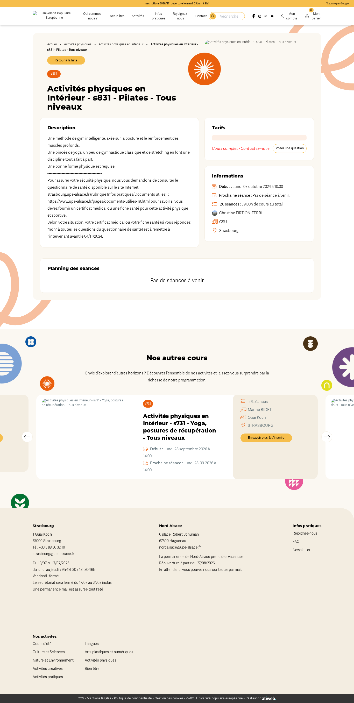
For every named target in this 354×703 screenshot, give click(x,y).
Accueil (52, 44)
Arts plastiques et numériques (109, 652)
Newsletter (301, 550)
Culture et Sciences (49, 652)
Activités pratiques (48, 677)
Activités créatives (48, 668)
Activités (138, 16)
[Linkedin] (266, 16)
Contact (201, 16)
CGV (81, 698)
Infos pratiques (158, 16)
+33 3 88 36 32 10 (52, 547)
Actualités (117, 16)
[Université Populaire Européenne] (54, 16)
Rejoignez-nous (180, 16)
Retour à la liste (66, 60)
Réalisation (254, 698)
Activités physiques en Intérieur (121, 44)
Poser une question (290, 148)
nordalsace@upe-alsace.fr (180, 547)
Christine (240, 213)
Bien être (92, 668)
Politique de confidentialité (133, 698)
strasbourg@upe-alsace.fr (53, 554)
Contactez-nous (255, 148)
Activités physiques (77, 44)
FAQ (296, 541)
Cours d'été (42, 644)
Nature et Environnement (53, 660)
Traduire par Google (337, 3)
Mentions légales (99, 698)
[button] (27, 436)
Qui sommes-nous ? (92, 16)
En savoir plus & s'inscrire (266, 438)
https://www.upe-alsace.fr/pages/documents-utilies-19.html (98, 201)
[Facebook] (253, 16)
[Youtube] (272, 16)
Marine (260, 409)
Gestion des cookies (169, 698)
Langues (92, 644)
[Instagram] (259, 16)
